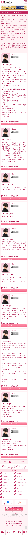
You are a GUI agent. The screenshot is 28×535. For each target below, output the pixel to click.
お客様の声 (5, 482)
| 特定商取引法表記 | (11, 523)
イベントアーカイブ (7, 494)
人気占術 (5, 488)
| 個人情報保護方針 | (10, 521)
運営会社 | (20, 523)
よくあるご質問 (6, 491)
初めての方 (5, 476)
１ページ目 (21, 37)
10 (22, 461)
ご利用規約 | (19, 521)
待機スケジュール (7, 479)
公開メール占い (6, 485)
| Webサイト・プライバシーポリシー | (14, 525)
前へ (6, 461)
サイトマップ (6, 497)
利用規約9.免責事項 (17, 47)
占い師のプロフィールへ (14, 124)
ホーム (4, 473)
